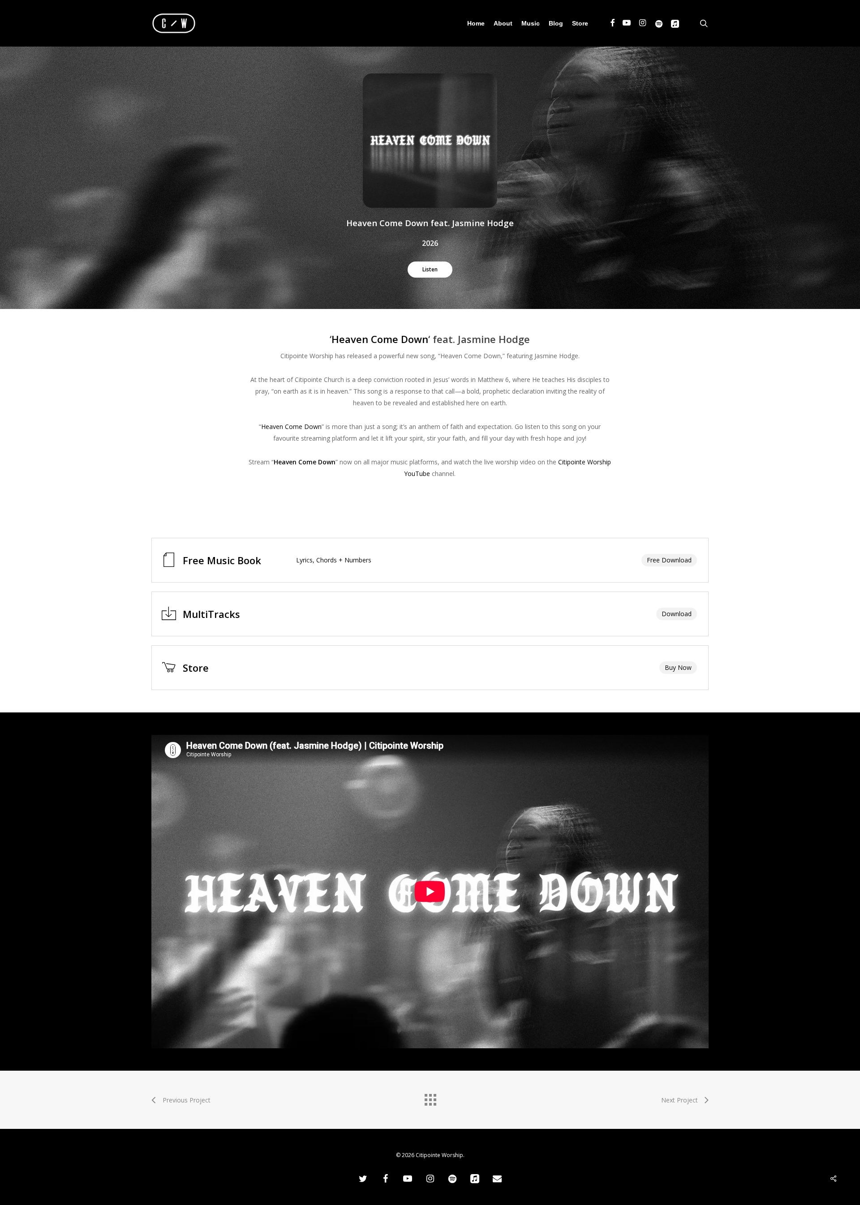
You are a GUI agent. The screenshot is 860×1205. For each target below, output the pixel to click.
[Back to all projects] (430, 1097)
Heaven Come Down (379, 339)
